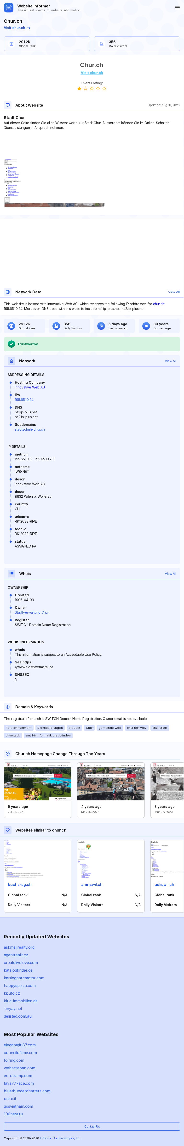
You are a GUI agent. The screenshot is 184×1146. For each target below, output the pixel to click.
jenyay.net (13, 1008)
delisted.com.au (18, 1016)
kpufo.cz (12, 993)
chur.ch (158, 304)
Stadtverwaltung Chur (32, 612)
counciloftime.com (20, 1052)
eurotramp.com (18, 1075)
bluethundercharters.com (27, 1091)
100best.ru (13, 1114)
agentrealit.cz (16, 954)
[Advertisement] (92, 145)
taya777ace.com (19, 1083)
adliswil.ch (164, 884)
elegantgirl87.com (20, 1045)
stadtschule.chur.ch (30, 429)
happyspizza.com (20, 985)
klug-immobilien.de (21, 1000)
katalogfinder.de (18, 970)
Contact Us (92, 1126)
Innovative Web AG (30, 387)
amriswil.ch (92, 884)
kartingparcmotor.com (24, 977)
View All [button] (174, 292)
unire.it (10, 1098)
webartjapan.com (19, 1068)
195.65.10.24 (24, 400)
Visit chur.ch (14, 28)
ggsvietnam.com (18, 1106)
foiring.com (14, 1060)
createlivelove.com (21, 962)
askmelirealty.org (19, 947)
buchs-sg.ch (20, 884)
